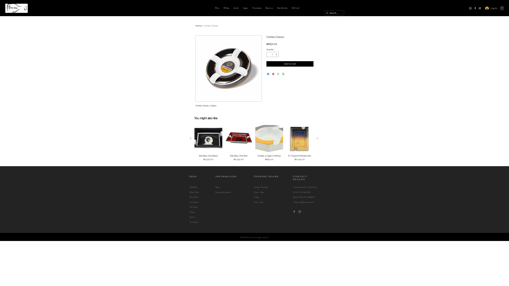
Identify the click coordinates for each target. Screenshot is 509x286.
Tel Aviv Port (312, 187)
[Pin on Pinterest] (273, 74)
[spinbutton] (272, 54)
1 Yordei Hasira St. (300, 187)
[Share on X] (283, 74)
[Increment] (276, 54)
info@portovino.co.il (306, 202)
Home (199, 25)
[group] (254, 144)
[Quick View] (208, 138)
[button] (502, 8)
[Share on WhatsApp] (278, 74)
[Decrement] (268, 54)
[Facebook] (475, 8)
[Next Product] (317, 138)
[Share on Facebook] (268, 74)
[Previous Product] (190, 138)
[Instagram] (480, 8)
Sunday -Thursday (261, 187)
